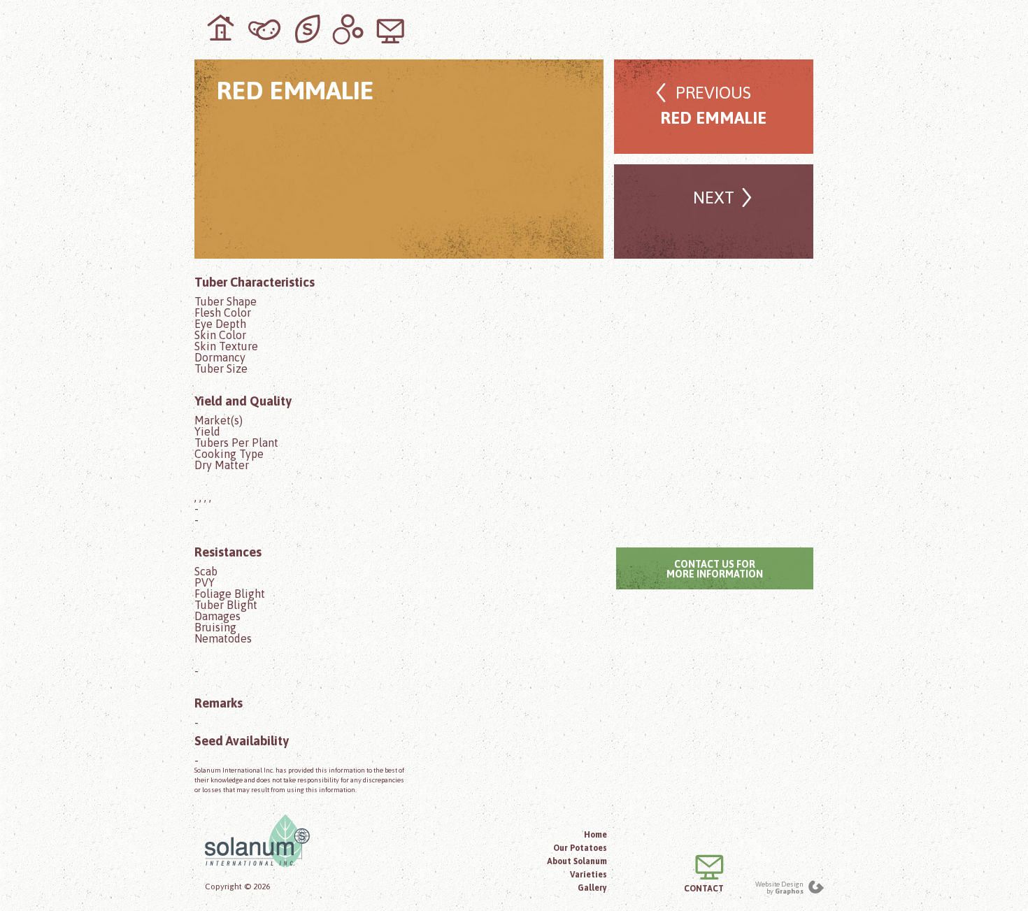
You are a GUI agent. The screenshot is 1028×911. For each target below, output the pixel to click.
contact (390, 29)
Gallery (592, 888)
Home (595, 835)
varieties (348, 29)
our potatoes (264, 29)
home (222, 29)
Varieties (588, 875)
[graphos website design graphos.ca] (816, 887)
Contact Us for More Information (714, 569)
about (306, 29)
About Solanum (577, 861)
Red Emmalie (713, 105)
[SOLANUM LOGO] (304, 841)
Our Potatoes (580, 848)
